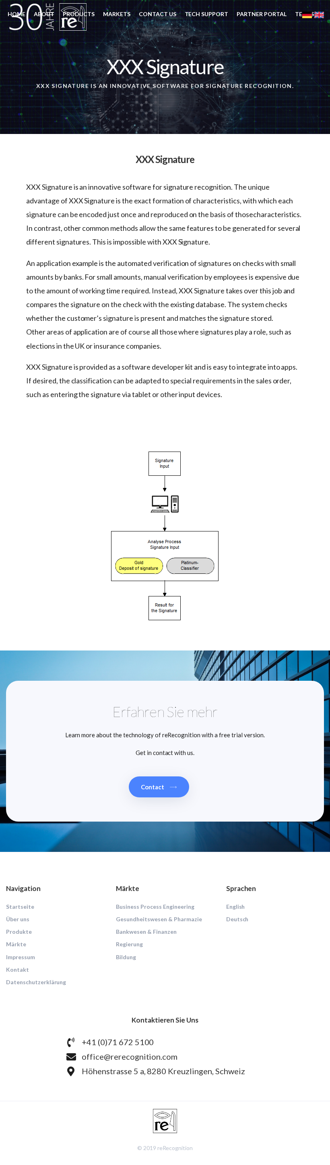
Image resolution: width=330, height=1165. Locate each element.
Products (79, 13)
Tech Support (207, 13)
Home (16, 13)
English (235, 906)
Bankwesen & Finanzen (146, 931)
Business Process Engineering (155, 906)
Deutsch (237, 919)
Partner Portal (262, 13)
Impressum (20, 957)
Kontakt (17, 969)
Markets (116, 13)
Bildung (126, 957)
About (44, 13)
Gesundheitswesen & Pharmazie (159, 919)
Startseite (20, 906)
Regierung (129, 944)
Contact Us (157, 13)
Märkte (16, 944)
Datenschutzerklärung (36, 982)
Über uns (17, 919)
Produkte (19, 931)
